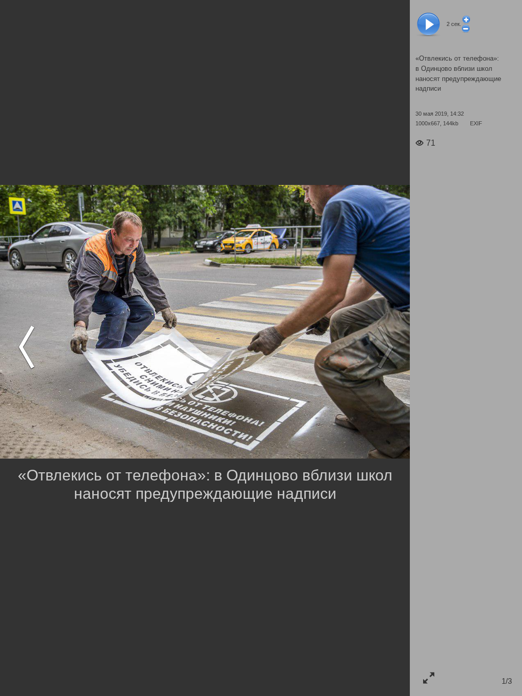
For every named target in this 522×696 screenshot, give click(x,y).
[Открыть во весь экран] (428, 677)
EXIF (476, 123)
